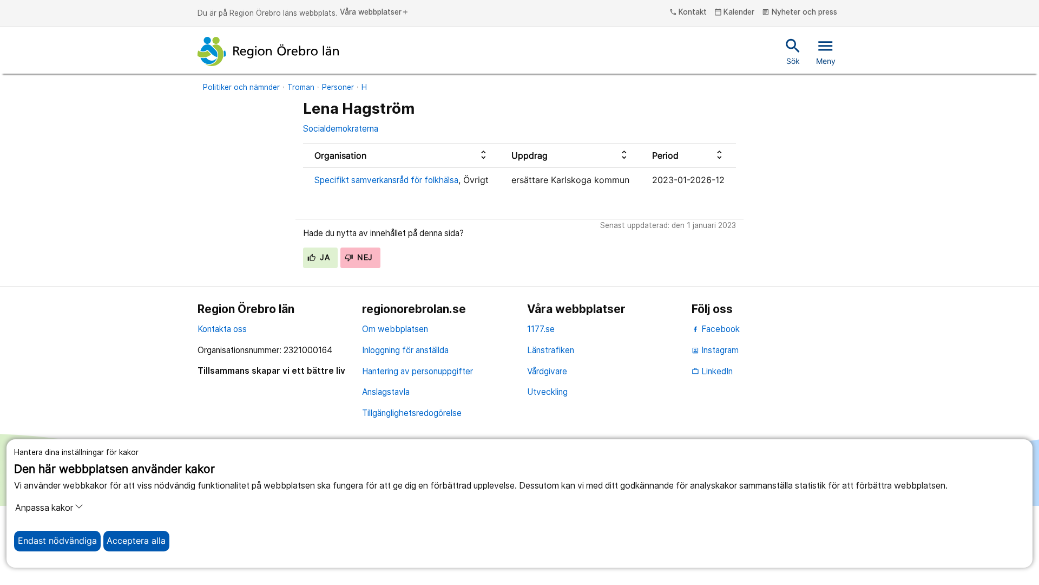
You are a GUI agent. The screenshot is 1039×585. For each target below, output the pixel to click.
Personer (338, 87)
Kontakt (688, 12)
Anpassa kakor (44, 508)
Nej (364, 257)
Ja (324, 257)
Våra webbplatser (374, 12)
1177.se (541, 329)
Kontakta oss (222, 329)
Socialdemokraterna (340, 128)
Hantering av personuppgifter (417, 371)
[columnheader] (401, 156)
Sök (793, 51)
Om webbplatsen (395, 329)
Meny (826, 51)
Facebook (719, 329)
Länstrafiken (550, 350)
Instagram (715, 350)
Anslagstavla (386, 392)
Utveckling (547, 392)
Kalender (734, 12)
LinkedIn (712, 371)
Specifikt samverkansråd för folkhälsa (386, 180)
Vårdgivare (547, 371)
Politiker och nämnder (241, 87)
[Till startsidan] (268, 51)
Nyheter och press (799, 12)
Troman (300, 87)
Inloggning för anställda (405, 350)
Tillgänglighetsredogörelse (412, 413)
